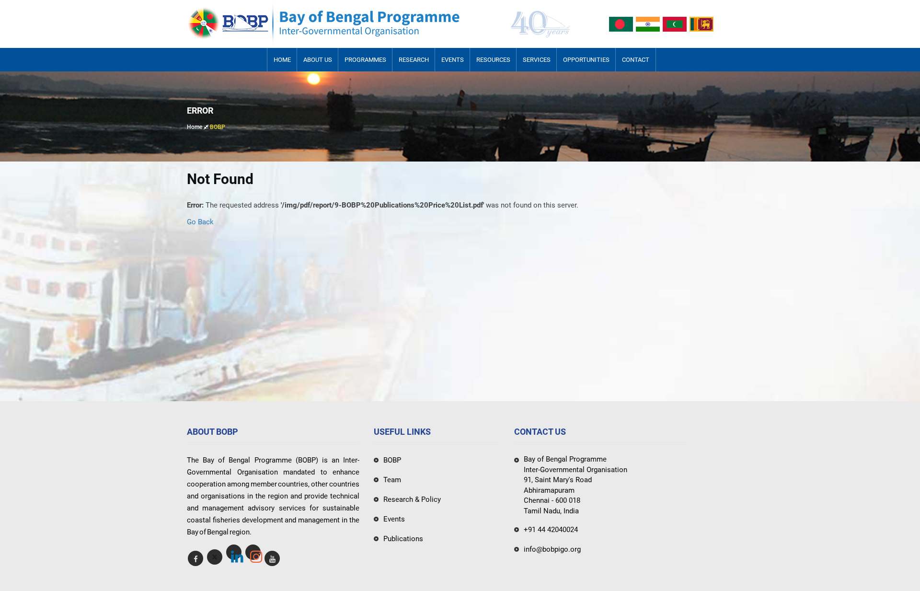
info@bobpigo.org (552, 549)
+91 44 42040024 (551, 529)
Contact (635, 59)
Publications (403, 538)
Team (392, 479)
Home (282, 59)
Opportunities (586, 59)
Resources (493, 59)
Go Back (200, 222)
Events (452, 59)
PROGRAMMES (365, 59)
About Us (317, 59)
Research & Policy (412, 499)
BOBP (392, 460)
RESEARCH (414, 59)
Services (537, 59)
